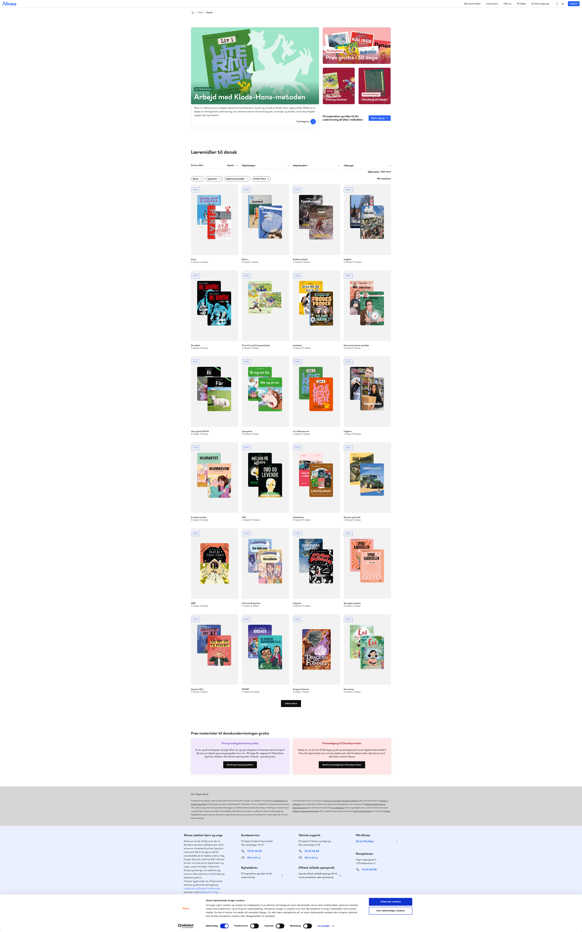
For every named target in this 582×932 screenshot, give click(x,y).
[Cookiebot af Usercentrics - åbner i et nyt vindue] (185, 926)
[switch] (254, 926)
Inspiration (492, 3)
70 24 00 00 (369, 869)
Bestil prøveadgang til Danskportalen (342, 764)
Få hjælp (521, 3)
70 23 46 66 (311, 851)
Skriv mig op (378, 118)
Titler (200, 12)
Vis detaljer (324, 926)
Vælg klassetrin (300, 165)
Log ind (573, 3)
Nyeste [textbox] (230, 165)
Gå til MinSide (365, 841)
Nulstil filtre (259, 179)
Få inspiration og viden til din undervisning (256, 875)
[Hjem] (9, 3)
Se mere (214, 223)
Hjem (192, 12)
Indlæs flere (291, 703)
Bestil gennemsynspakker (240, 764)
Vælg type (348, 165)
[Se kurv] (562, 3)
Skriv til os (253, 857)
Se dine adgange (540, 3)
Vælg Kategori (249, 165)
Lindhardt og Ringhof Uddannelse (202, 888)
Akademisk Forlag (208, 892)
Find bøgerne (303, 121)
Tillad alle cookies (390, 901)
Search (557, 3)
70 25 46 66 (254, 851)
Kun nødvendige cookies (390, 910)
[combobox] (214, 165)
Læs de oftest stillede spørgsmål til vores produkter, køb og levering (317, 875)
